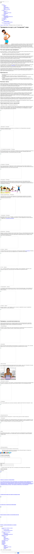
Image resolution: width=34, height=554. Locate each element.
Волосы (5, 5)
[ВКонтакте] (0, 452)
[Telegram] (10, 452)
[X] (4, 452)
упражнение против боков (10, 218)
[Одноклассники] (2, 452)
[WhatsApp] (8, 452)
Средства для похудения (7, 12)
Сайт (1, 465)
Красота (3, 4)
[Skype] (9, 452)
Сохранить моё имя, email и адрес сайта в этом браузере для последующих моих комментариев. (15, 467)
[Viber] (7, 452)
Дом (2, 22)
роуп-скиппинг (27, 250)
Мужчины (3, 19)
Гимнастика (5, 545)
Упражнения (6, 13)
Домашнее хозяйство (7, 23)
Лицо (5, 6)
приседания (13, 65)
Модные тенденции (7, 9)
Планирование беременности (8, 16)
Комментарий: (2, 463)
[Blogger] (5, 452)
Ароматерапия (6, 17)
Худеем (3, 10)
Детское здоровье (6, 21)
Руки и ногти (6, 7)
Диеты (5, 11)
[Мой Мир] (3, 452)
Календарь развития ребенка (8, 530)
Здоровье (3, 532)
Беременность (6, 15)
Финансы (3, 543)
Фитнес (5, 14)
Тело (4, 8)
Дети (3, 20)
